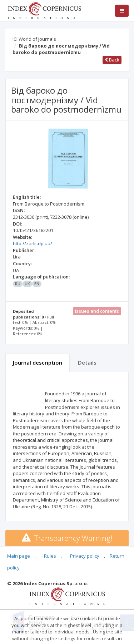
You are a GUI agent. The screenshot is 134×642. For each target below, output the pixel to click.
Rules (50, 556)
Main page (18, 556)
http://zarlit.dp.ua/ (32, 243)
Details (87, 362)
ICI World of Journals (34, 39)
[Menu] (122, 11)
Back (113, 59)
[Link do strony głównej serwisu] (44, 10)
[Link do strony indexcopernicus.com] (67, 595)
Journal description (37, 362)
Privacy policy (84, 556)
